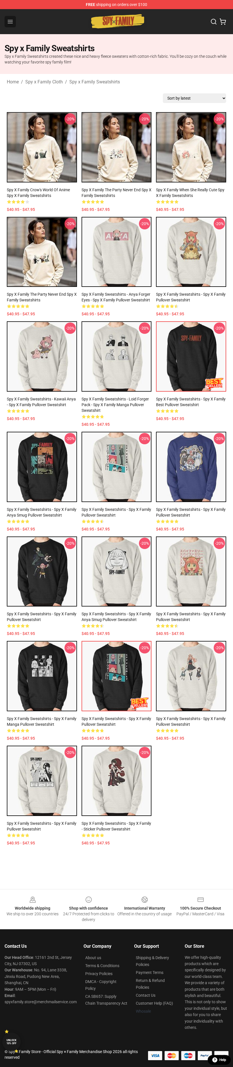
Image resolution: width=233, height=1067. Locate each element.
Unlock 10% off (11, 1042)
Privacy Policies (99, 973)
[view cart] (222, 21)
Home (13, 82)
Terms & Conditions (102, 965)
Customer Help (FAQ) (154, 1003)
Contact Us (145, 995)
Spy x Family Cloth (44, 82)
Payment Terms (149, 972)
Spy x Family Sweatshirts (94, 82)
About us (93, 957)
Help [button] (222, 1060)
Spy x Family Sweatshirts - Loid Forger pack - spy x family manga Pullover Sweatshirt (115, 405)
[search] (213, 21)
